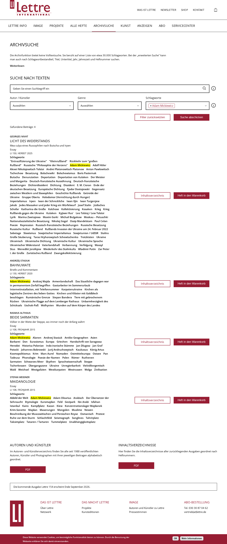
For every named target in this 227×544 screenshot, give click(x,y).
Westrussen (75, 369)
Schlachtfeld (44, 417)
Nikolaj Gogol (60, 221)
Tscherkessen (18, 365)
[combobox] (42, 106)
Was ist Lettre (146, 9)
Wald (13, 369)
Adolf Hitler (99, 165)
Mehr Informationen (192, 538)
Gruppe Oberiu (31, 197)
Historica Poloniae (33, 345)
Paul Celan (101, 221)
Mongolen (63, 409)
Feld (59, 402)
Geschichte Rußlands (68, 193)
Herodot (15, 345)
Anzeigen (144, 26)
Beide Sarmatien (24, 317)
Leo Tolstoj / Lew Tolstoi (90, 213)
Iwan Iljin (72, 201)
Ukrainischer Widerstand (25, 245)
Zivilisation (100, 369)
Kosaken (87, 209)
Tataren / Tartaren (38, 421)
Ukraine (101, 237)
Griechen (62, 341)
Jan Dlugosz (83, 345)
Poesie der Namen (49, 357)
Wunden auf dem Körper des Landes (78, 305)
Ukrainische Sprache (90, 241)
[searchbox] (42, 105)
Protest (100, 413)
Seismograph (62, 417)
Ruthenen (88, 357)
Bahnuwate (20, 265)
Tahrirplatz (92, 417)
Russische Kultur (20, 229)
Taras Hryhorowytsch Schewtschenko (56, 237)
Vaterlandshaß (51, 245)
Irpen (32, 201)
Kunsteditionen (90, 512)
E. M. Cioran (84, 185)
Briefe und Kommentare (24, 269)
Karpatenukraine (71, 289)
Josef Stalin (84, 205)
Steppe (88, 361)
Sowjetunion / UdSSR (85, 233)
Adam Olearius (62, 398)
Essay (13, 149)
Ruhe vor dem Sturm (22, 417)
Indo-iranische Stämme (60, 345)
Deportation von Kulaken (73, 177)
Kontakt (198, 9)
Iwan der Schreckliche (51, 201)
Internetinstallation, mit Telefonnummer (34, 289)
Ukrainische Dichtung (38, 241)
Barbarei (15, 341)
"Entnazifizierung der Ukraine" (28, 161)
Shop (184, 9)
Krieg (98, 209)
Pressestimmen (138, 512)
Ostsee (97, 353)
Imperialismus (18, 201)
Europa (50, 341)
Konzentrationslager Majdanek (83, 406)
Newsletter (168, 9)
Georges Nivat (19, 136)
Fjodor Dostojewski (78, 189)
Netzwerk (45, 512)
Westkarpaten (57, 369)
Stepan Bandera (62, 297)
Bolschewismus (66, 173)
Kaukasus (82, 349)
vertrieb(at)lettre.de (195, 512)
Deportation (48, 177)
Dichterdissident (38, 185)
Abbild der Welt (19, 398)
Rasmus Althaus (20, 312)
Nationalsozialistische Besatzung (29, 221)
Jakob (13, 205)
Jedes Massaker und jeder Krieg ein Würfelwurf (47, 205)
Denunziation (30, 177)
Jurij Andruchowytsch (61, 349)
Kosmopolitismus (20, 353)
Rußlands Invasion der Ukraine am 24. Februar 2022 (76, 229)
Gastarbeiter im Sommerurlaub (71, 285)
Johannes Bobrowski (33, 349)
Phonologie (29, 357)
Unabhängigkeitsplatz (82, 421)
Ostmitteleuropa (80, 353)
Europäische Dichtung (51, 189)
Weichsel (23, 369)
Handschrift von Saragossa (86, 341)
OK (175, 538)
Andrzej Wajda (41, 281)
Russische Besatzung (93, 225)
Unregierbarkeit (71, 365)
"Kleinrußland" (58, 161)
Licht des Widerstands (30, 141)
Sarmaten (16, 361)
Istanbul (15, 406)
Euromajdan (48, 402)
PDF (27, 469)
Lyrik (13, 217)
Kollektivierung (70, 209)
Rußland (37, 229)
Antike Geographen (76, 337)
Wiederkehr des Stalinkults (59, 249)
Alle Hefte (78, 26)
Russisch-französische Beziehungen (57, 225)
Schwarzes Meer (34, 361)
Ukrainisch (16, 241)
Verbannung (69, 245)
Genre (82, 98)
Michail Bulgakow (71, 217)
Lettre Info (17, 26)
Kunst (126, 26)
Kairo (25, 406)
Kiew (59, 406)
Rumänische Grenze (38, 297)
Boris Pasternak (86, 173)
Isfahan (95, 402)
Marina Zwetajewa (29, 217)
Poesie (14, 225)
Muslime (77, 409)
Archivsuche (104, 26)
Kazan (50, 406)
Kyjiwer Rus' (66, 213)
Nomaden (62, 353)
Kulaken (51, 213)
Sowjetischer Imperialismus (54, 233)
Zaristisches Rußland (39, 253)
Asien (94, 337)
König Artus (97, 349)
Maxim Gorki (50, 217)
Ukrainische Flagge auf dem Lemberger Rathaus (50, 301)
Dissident (69, 185)
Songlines (77, 417)
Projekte (57, 26)
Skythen (51, 361)
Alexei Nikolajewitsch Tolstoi (27, 169)
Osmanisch (87, 413)
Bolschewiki (47, 173)
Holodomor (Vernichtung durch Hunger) (66, 197)
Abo (162, 26)
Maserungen (47, 409)
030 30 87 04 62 (198, 508)
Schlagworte (153, 98)
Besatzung (31, 173)
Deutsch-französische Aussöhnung (50, 181)
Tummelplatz (59, 421)
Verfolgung (85, 245)
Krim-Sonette (18, 409)
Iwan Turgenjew (89, 201)
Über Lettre (46, 508)
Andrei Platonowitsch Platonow (65, 169)
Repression (26, 225)
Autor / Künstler (20, 98)
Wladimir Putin (87, 249)
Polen (65, 357)
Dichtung (55, 185)
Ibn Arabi (83, 402)
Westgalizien (38, 369)
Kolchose (53, 209)
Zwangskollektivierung (67, 253)
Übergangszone (38, 365)
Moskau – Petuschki (96, 217)
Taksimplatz (17, 421)
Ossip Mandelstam (81, 221)
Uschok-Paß (31, 305)
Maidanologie (23, 381)
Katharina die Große (33, 209)
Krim (35, 353)
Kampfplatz (38, 406)
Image (38, 26)
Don (25, 341)
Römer (75, 357)
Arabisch (78, 398)
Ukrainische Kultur (64, 241)
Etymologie (31, 402)
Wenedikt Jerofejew (29, 249)
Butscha (15, 177)
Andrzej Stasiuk (20, 260)
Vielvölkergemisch (94, 365)
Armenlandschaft (62, 281)
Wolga (88, 369)
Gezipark (70, 402)
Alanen (37, 337)
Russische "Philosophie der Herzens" (46, 165)
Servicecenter (183, 26)
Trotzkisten (87, 237)
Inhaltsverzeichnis (152, 195)
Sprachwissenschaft (70, 361)
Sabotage (15, 233)
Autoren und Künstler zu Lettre (146, 508)
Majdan (32, 409)
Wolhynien (47, 305)
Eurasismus (37, 341)
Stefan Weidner (20, 377)
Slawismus (29, 233)
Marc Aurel (47, 353)
